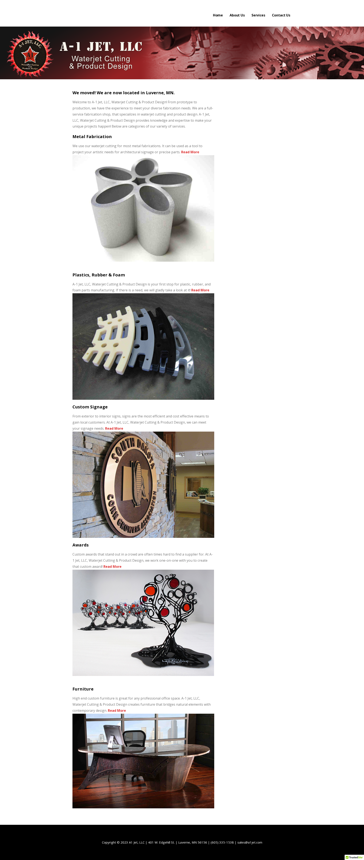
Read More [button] (189, 152)
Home (218, 15)
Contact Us (281, 15)
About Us (237, 15)
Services (258, 15)
